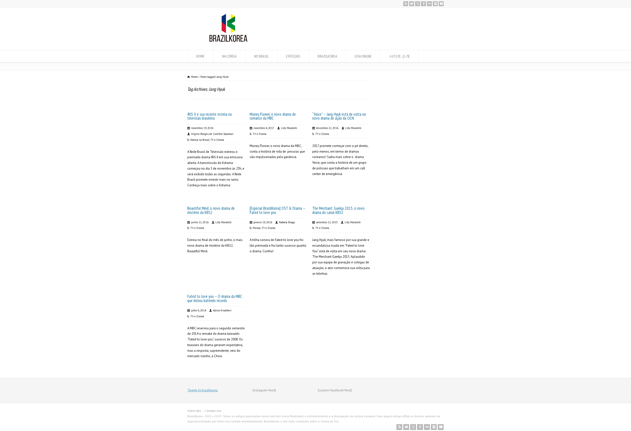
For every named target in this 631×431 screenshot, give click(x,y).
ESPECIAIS (293, 56)
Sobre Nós (194, 411)
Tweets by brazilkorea (202, 390)
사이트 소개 (399, 56)
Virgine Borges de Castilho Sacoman (212, 134)
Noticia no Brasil (199, 140)
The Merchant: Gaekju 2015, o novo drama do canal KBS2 (338, 210)
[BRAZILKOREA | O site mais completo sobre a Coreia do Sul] (228, 41)
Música (257, 228)
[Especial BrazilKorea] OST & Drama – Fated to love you (277, 210)
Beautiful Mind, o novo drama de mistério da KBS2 (211, 210)
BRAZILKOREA (327, 56)
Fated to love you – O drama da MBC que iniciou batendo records (214, 298)
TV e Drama (217, 140)
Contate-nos (213, 411)
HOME (200, 56)
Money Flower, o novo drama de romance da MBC (273, 116)
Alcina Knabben (222, 310)
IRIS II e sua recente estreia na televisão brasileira (209, 116)
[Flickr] (429, 3)
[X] (417, 3)
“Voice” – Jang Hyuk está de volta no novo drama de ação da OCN (339, 116)
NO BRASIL (261, 56)
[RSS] (405, 3)
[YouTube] (441, 3)
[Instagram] (435, 3)
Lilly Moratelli (289, 128)
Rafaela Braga (287, 222)
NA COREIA (229, 56)
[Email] (411, 3)
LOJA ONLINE (363, 56)
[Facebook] (423, 3)
